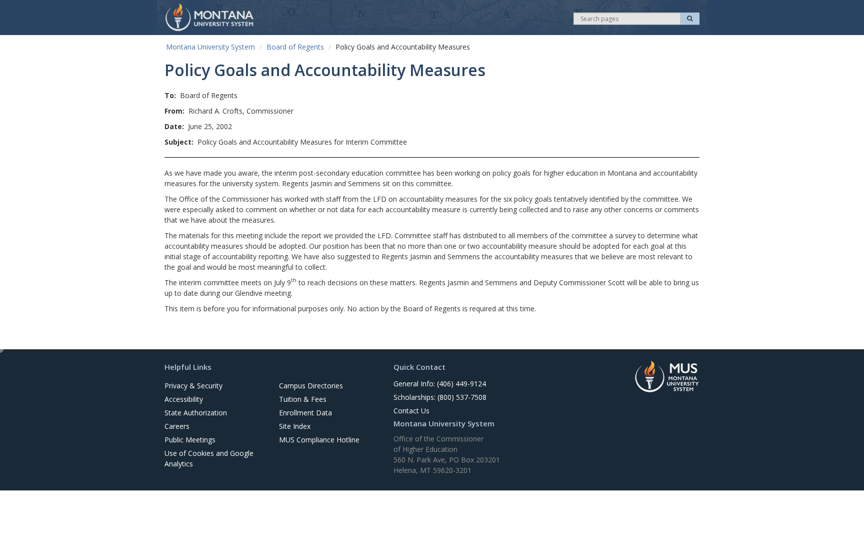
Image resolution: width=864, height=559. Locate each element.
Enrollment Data (305, 412)
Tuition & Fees (302, 399)
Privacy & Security (193, 385)
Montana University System (210, 47)
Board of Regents (295, 47)
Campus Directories (311, 385)
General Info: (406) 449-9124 (440, 383)
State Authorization (195, 412)
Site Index (294, 426)
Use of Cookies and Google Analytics (209, 458)
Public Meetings (190, 439)
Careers (177, 426)
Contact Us (412, 410)
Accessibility (183, 399)
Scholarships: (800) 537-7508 (440, 397)
